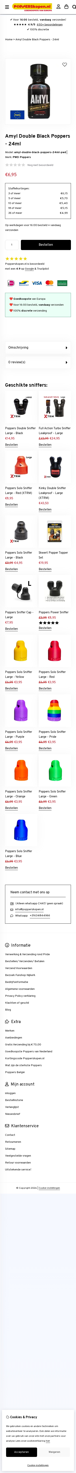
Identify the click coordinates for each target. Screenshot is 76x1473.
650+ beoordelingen (50, 24)
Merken (9, 1031)
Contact (10, 1135)
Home (9, 39)
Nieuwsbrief (12, 1114)
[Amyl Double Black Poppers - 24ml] (38, 124)
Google (29, 269)
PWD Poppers (22, 157)
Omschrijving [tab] (18, 348)
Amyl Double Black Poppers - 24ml (37, 39)
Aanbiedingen (13, 1037)
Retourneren (13, 1142)
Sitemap (10, 1149)
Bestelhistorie (14, 1100)
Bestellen (11, 445)
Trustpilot (43, 269)
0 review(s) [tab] (16, 362)
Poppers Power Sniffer (54, 613)
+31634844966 (40, 915)
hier (48, 1441)
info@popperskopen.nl (29, 909)
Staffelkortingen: (18, 188)
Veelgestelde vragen (18, 1156)
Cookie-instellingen (49, 1188)
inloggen (10, 1093)
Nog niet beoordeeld (40, 165)
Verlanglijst (12, 1107)
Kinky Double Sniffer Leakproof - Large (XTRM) (52, 493)
